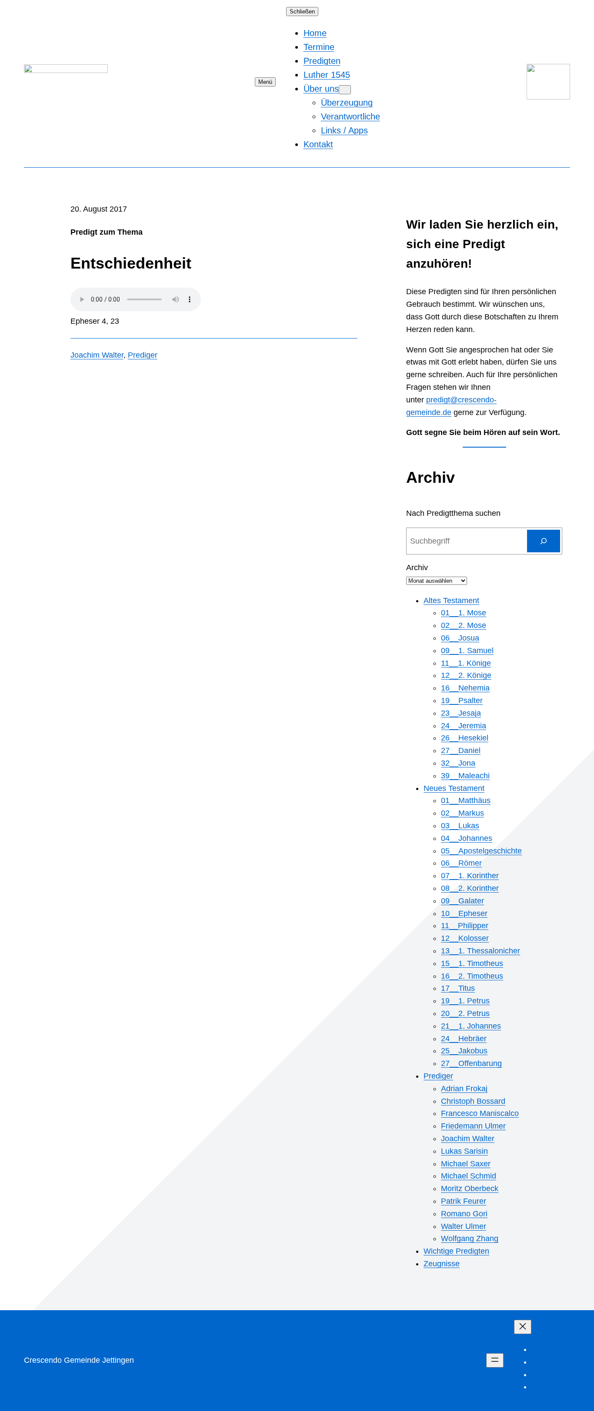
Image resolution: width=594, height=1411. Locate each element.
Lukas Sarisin (464, 1151)
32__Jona (458, 763)
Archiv (417, 567)
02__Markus (462, 813)
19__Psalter (462, 700)
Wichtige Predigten (456, 1251)
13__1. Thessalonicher (480, 950)
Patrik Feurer (463, 1201)
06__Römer (461, 863)
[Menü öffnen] (495, 1360)
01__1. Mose (463, 612)
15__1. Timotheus (472, 963)
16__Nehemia (465, 688)
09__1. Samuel (467, 650)
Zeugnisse (442, 1263)
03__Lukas (460, 825)
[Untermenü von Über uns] (345, 89)
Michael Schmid (468, 1176)
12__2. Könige (466, 675)
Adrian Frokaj (464, 1088)
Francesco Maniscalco (480, 1113)
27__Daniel (461, 750)
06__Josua (460, 638)
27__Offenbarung (471, 1063)
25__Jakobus (464, 1050)
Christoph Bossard (473, 1101)
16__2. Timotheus (472, 976)
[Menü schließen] (522, 1327)
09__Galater (462, 900)
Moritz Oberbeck (469, 1188)
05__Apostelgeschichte (481, 851)
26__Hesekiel (464, 738)
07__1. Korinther (470, 875)
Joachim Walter (96, 355)
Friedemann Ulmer (473, 1126)
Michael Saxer (466, 1163)
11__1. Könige (466, 663)
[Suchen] (543, 541)
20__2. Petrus (465, 1013)
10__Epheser (464, 913)
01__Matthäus (466, 800)
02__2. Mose (463, 625)
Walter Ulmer (463, 1226)
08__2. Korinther (470, 888)
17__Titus (458, 988)
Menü (265, 82)
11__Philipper (464, 925)
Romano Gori (464, 1213)
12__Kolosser (465, 938)
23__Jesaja (461, 713)
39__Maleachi (465, 775)
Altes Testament (451, 600)
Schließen (302, 11)
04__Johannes (466, 838)
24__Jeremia (463, 725)
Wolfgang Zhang (469, 1238)
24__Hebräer (464, 1038)
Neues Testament (454, 788)
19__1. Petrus (465, 1000)
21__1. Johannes (471, 1026)
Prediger (142, 355)
